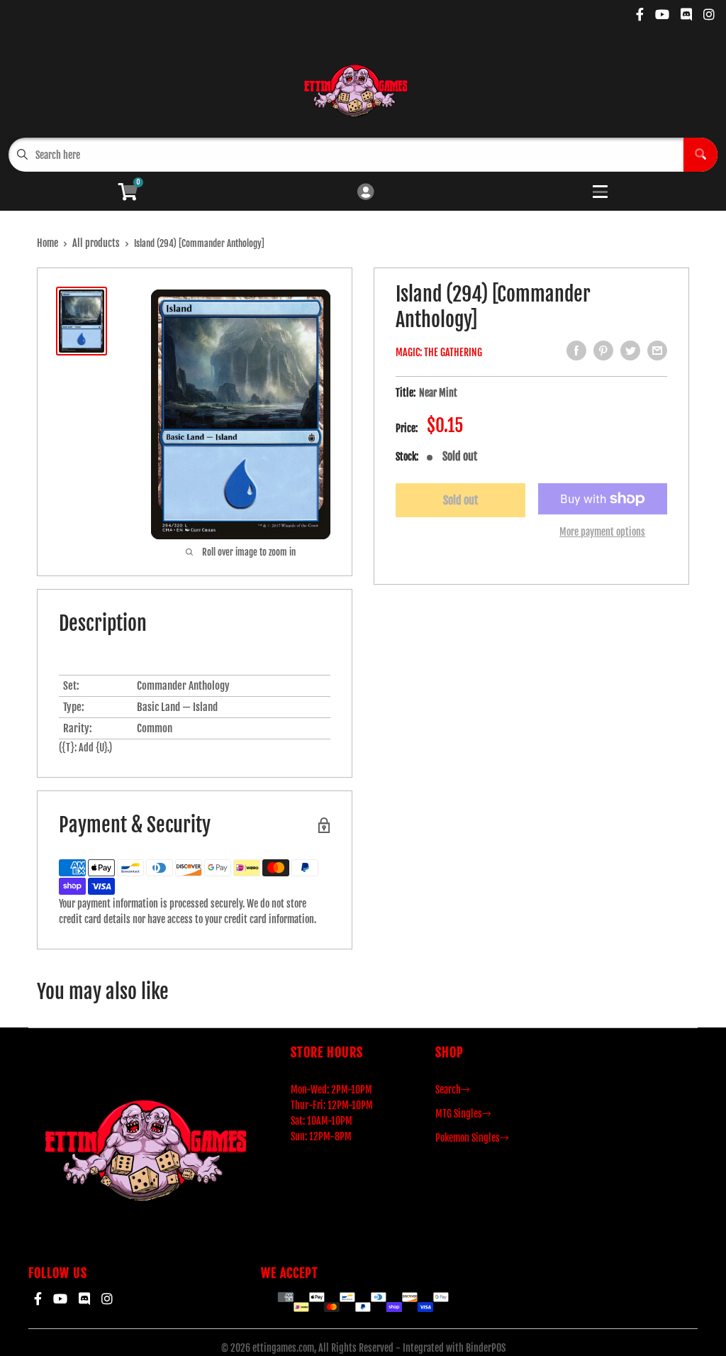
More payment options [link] (602, 532)
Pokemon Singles (467, 1138)
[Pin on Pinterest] (603, 350)
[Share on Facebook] (576, 350)
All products (96, 243)
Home (47, 243)
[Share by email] (657, 350)
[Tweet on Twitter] (630, 350)
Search (448, 1090)
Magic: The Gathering (439, 352)
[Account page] (365, 192)
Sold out (460, 500)
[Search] (700, 155)
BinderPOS (486, 1348)
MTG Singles (458, 1114)
